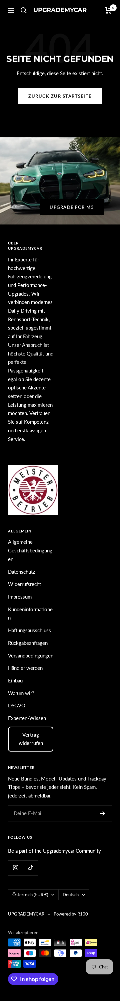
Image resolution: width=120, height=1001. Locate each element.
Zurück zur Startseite (60, 96)
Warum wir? (21, 693)
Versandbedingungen (30, 655)
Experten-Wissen (27, 718)
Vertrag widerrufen (31, 739)
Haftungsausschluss (29, 630)
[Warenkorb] (108, 10)
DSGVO (16, 705)
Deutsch (71, 894)
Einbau (15, 680)
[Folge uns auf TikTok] (30, 867)
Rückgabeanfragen (28, 643)
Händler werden (25, 668)
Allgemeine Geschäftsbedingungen (30, 550)
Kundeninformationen (30, 613)
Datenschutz (21, 572)
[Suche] (24, 10)
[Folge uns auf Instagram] (15, 867)
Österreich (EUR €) (30, 894)
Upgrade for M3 (72, 207)
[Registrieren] (102, 813)
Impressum (20, 597)
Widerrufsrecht (24, 584)
